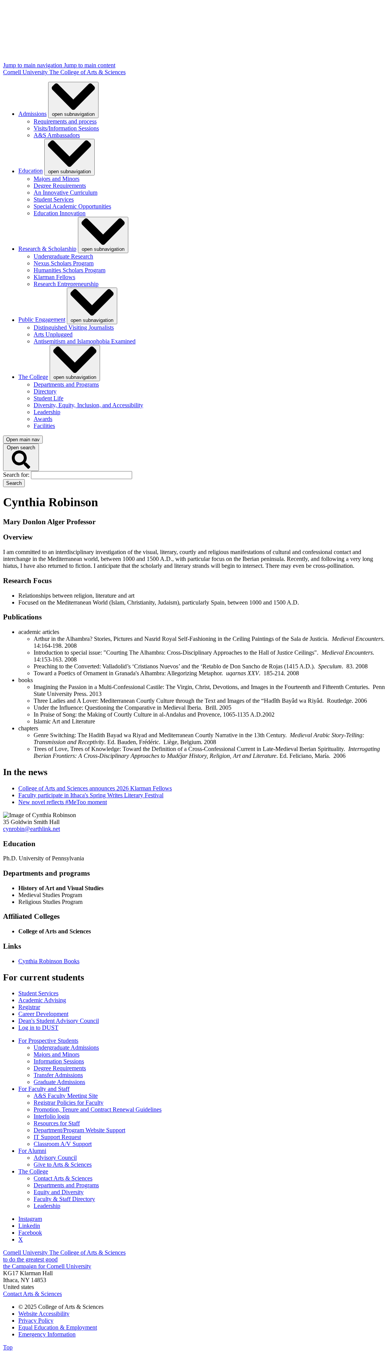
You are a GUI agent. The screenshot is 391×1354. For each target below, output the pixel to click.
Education (30, 171)
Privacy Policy (35, 1320)
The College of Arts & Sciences (87, 72)
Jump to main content (89, 65)
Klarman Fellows (54, 277)
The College (33, 377)
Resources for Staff (57, 1123)
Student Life (48, 398)
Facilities (44, 426)
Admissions (32, 114)
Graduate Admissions (59, 1082)
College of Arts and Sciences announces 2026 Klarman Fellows (95, 788)
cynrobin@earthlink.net (31, 829)
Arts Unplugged (53, 334)
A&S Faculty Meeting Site (66, 1095)
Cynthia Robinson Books (48, 961)
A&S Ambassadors (57, 135)
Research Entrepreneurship (66, 284)
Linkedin (29, 1225)
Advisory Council (55, 1157)
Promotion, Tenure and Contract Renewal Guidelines (98, 1109)
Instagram (30, 1219)
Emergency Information (47, 1334)
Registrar (29, 1007)
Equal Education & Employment (57, 1327)
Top (8, 1347)
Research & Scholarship (47, 248)
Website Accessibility (43, 1313)
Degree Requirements (60, 185)
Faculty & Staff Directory (64, 1199)
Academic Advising (42, 1000)
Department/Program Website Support (79, 1130)
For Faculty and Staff (43, 1089)
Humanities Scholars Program (69, 270)
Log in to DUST (38, 1027)
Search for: (17, 474)
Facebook (30, 1232)
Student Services (54, 199)
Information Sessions (59, 1061)
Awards (43, 419)
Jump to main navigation (33, 65)
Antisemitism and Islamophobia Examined (85, 341)
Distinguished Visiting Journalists (74, 327)
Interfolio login (51, 1116)
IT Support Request (57, 1137)
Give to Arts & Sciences (63, 1164)
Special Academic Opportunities (72, 206)
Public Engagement (41, 320)
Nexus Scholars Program (64, 263)
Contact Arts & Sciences (63, 1178)
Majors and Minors (56, 179)
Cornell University (26, 72)
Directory (45, 391)
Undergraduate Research (63, 256)
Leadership (47, 412)
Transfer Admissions (58, 1075)
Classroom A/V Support (63, 1144)
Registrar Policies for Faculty (68, 1102)
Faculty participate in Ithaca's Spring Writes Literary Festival (90, 795)
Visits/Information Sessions (66, 128)
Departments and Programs (66, 384)
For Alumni (32, 1151)
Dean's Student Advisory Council (58, 1021)
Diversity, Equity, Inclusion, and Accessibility (88, 405)
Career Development (43, 1014)
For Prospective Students (48, 1040)
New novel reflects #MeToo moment (62, 802)
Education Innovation (60, 213)
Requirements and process (65, 121)
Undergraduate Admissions (66, 1047)
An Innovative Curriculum (65, 192)
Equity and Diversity (59, 1192)
